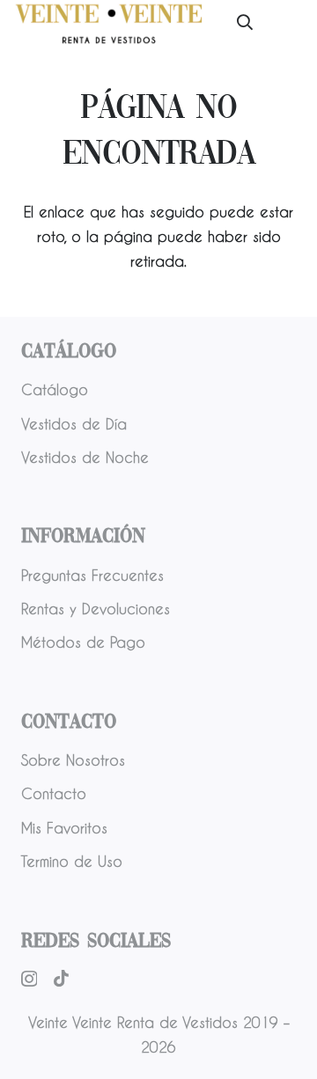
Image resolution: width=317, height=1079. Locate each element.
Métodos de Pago (83, 642)
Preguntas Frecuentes (92, 575)
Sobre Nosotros (73, 760)
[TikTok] (61, 978)
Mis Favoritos (64, 827)
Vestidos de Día (74, 423)
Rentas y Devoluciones (95, 608)
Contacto (53, 793)
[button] (244, 22)
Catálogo (54, 389)
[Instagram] (29, 979)
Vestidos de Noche (85, 457)
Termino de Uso (71, 861)
